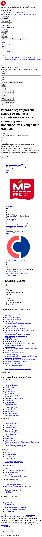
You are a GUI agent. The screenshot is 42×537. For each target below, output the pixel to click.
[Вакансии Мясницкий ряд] (23, 190)
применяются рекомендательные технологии (18, 515)
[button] (3, 41)
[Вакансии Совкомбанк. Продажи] (23, 247)
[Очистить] (4, 72)
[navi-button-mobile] (3, 47)
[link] (4, 36)
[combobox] (10, 67)
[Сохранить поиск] (3, 77)
